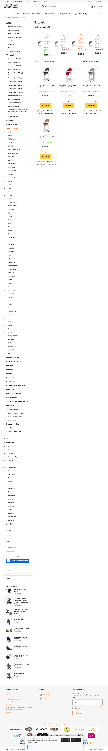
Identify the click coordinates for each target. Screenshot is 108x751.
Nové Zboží (11, 442)
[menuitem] (7, 14)
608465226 (47, 699)
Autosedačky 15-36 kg (15, 92)
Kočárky (9, 120)
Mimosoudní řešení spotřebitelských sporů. (18, 707)
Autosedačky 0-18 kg (15, 78)
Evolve (10, 216)
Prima (10, 297)
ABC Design (12, 139)
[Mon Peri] (16, 736)
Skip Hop (11, 332)
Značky (9, 524)
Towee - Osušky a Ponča (16, 413)
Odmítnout (65, 740)
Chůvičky (10, 377)
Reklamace (8, 712)
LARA (10, 185)
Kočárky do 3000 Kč (14, 59)
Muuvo (10, 283)
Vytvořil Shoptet (97, 749)
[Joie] (92, 729)
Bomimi (10, 181)
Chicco (10, 234)
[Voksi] (79, 729)
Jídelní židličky (12, 128)
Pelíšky (10, 435)
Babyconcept (12, 517)
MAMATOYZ (12, 269)
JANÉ (9, 255)
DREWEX (11, 209)
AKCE (8, 23)
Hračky (9, 373)
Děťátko (45, 724)
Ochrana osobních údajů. (33, 1)
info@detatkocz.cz (48, 695)
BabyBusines (12, 488)
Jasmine (10, 460)
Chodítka (10, 381)
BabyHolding (12, 467)
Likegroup (11, 499)
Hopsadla (10, 389)
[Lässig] (66, 729)
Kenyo (10, 450)
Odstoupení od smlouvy (12, 702)
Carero (10, 478)
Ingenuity (11, 248)
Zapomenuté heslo (11, 554)
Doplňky (10, 41)
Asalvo (10, 143)
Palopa (10, 428)
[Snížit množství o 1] (41, 101)
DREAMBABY (12, 206)
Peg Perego (11, 290)
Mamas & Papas (13, 266)
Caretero (11, 192)
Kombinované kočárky (15, 27)
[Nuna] (41, 729)
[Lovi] (91, 736)
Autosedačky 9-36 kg (15, 89)
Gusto (10, 318)
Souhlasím (76, 740)
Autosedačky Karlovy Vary (57, 724)
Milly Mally (11, 276)
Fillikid (10, 223)
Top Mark (11, 339)
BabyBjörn (11, 164)
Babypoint (11, 503)
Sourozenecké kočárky (15, 103)
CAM (9, 188)
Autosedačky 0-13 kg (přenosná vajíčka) (18, 73)
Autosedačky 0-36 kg (15, 82)
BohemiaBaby (12, 457)
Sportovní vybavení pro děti (17, 401)
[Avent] (86, 742)
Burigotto (11, 294)
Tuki (9, 343)
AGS (9, 446)
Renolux (10, 325)
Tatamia (10, 308)
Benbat (10, 174)
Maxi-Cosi (11, 273)
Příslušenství (12, 199)
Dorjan (10, 510)
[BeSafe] (54, 729)
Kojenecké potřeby (14, 34)
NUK (9, 464)
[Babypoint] (15, 729)
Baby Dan (11, 157)
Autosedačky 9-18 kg (15, 85)
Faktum (10, 220)
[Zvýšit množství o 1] (50, 101)
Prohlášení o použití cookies (14, 710)
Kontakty (8, 704)
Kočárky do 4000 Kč (14, 62)
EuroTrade (11, 474)
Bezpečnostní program (15, 385)
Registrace (98, 1)
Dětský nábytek (13, 116)
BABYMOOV (12, 167)
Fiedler (10, 481)
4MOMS (10, 132)
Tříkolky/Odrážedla (14, 48)
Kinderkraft (11, 262)
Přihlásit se (12, 547)
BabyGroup (11, 496)
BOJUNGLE (11, 178)
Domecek (11, 513)
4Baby (10, 136)
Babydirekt (11, 471)
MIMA (10, 280)
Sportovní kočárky (13, 30)
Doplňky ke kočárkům (15, 37)
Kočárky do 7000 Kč (14, 69)
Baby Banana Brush (14, 150)
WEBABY (11, 350)
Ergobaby (11, 213)
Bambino (11, 520)
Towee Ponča (12, 420)
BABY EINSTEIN (13, 153)
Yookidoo (11, 506)
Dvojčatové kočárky (14, 99)
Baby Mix (11, 160)
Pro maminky (11, 397)
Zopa (9, 353)
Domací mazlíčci (12, 424)
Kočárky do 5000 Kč (14, 66)
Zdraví (8, 438)
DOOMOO (11, 202)
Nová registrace (10, 552)
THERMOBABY (13, 336)
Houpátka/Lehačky (14, 51)
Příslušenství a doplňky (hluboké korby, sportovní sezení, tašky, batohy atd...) (18, 111)
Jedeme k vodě (12, 409)
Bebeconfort (12, 171)
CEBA (10, 195)
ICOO (10, 241)
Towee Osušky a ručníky (15, 417)
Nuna (9, 287)
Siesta (10, 304)
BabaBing (11, 146)
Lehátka (9, 365)
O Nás (7, 1)
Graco (10, 227)
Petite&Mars (12, 315)
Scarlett (10, 329)
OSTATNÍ (10, 405)
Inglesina (11, 252)
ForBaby (10, 453)
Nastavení (32, 747)
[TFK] (28, 729)
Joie (9, 259)
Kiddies (10, 485)
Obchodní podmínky (18, 1)
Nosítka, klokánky (13, 393)
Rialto (10, 301)
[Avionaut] (22, 742)
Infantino (11, 245)
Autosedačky (12, 44)
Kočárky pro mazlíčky (15, 431)
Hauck (10, 230)
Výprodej (10, 55)
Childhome (11, 237)
